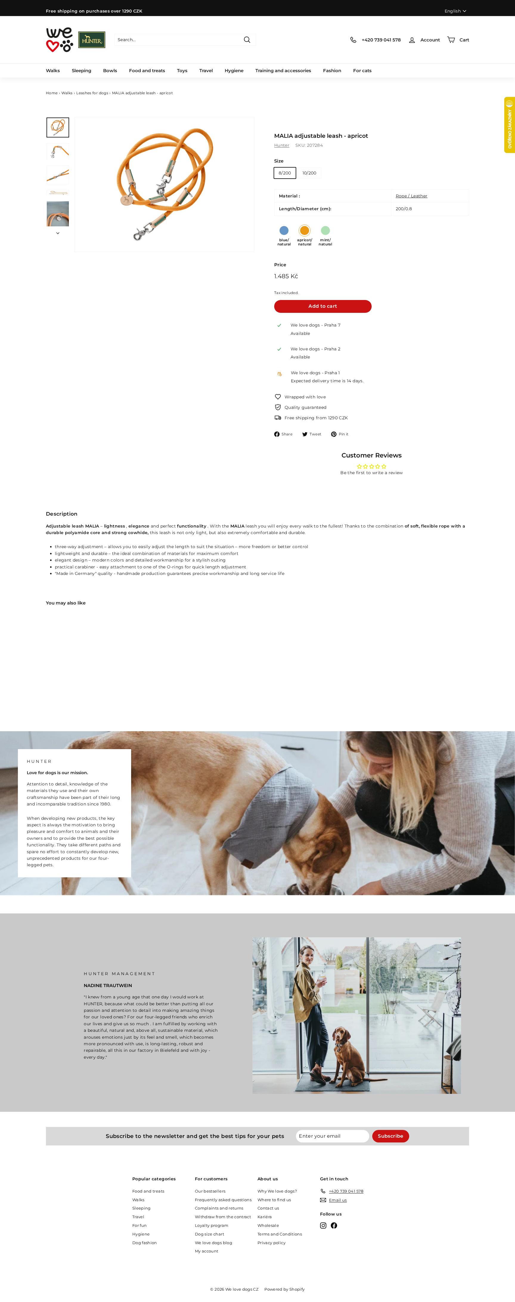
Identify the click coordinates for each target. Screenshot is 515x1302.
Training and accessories (283, 70)
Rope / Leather (412, 196)
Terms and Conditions (280, 1234)
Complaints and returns (219, 1208)
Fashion (332, 70)
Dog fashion (144, 1242)
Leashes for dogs (92, 93)
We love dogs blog (213, 1242)
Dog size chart (209, 1234)
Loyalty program (211, 1225)
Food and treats (147, 70)
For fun (139, 1225)
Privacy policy (272, 1242)
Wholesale (268, 1225)
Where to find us (274, 1199)
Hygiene (234, 70)
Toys (182, 70)
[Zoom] (164, 184)
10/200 (310, 173)
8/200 (285, 173)
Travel (206, 70)
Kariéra (265, 1216)
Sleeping (81, 70)
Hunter (281, 145)
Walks (53, 70)
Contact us (268, 1208)
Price (280, 264)
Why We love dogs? (277, 1191)
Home (52, 93)
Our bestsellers (210, 1191)
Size (278, 161)
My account (206, 1251)
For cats (362, 70)
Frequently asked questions (223, 1199)
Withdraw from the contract (223, 1216)
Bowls (110, 70)
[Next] (58, 231)
